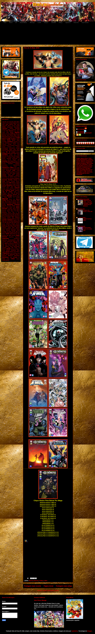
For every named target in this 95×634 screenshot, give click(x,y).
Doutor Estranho (6, 158)
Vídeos (18, 251)
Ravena (12, 221)
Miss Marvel (5, 201)
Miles (18, 200)
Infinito (18, 183)
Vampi (3, 250)
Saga (15, 226)
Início (5, 22)
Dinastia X (4, 157)
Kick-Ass (14, 189)
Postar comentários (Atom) (51, 590)
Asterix (3, 132)
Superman (5, 238)
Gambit (9, 171)
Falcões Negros (9, 169)
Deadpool (4, 153)
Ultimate (8, 248)
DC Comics (12, 152)
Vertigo (11, 251)
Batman (17, 132)
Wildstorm (10, 255)
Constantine (5, 148)
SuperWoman (17, 238)
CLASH (39, 22)
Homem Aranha (7, 180)
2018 (15, 121)
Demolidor (5, 154)
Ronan (9, 226)
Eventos (4, 163)
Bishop (11, 135)
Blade (3, 136)
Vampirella (13, 250)
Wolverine (5, 257)
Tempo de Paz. (16, 241)
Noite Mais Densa (12, 209)
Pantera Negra (10, 216)
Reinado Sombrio (15, 223)
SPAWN (7, 233)
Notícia (18, 209)
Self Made (8, 228)
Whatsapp (32, 22)
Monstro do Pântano (7, 203)
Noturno (36, 580)
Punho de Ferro (16, 218)
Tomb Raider (14, 245)
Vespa (14, 251)
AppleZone (68, 22)
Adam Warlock (9, 124)
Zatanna (18, 258)
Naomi (14, 208)
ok (11, 213)
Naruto (18, 208)
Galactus (4, 171)
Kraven (18, 189)
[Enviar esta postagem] (28, 578)
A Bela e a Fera (5, 123)
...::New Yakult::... (82, 217)
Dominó (10, 157)
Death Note (10, 153)
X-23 (11, 257)
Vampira (8, 250)
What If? (18, 254)
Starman (13, 235)
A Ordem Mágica (12, 123)
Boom (9, 136)
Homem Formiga (10, 181)
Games (3, 173)
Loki (19, 191)
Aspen (18, 131)
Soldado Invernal (13, 232)
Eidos (9, 161)
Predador (4, 218)
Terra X (11, 242)
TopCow (7, 246)
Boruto (12, 136)
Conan (3, 146)
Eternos (18, 162)
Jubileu (11, 187)
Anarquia (14, 125)
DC (16, 22)
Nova (8, 210)
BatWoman (13, 133)
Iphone (8, 186)
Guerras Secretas (6, 178)
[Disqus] (48, 556)
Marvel (10, 22)
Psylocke (9, 218)
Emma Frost (17, 161)
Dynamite (4, 161)
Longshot (4, 193)
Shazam (8, 230)
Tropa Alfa (10, 247)
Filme (3, 170)
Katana (7, 189)
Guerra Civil (17, 176)
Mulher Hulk (12, 207)
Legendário (17, 190)
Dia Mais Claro (10, 156)
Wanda (3, 254)
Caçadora (4, 137)
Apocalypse (17, 127)
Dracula (9, 159)
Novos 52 (13, 210)
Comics (8, 145)
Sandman (4, 227)
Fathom (15, 169)
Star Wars (9, 235)
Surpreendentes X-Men (14, 239)
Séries (3, 230)
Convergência (12, 148)
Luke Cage (10, 193)
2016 (10, 121)
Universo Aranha (15, 248)
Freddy (18, 170)
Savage (9, 227)
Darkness (4, 150)
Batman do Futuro (6, 133)
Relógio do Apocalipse (7, 225)
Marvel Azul (12, 199)
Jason (12, 186)
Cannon (14, 137)
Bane (8, 132)
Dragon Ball (16, 159)
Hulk (10, 182)
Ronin (12, 226)
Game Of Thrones (15, 171)
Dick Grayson (17, 156)
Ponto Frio (76, 22)
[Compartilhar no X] (33, 578)
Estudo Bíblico (23, 22)
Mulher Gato (5, 207)
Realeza (16, 221)
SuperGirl (17, 236)
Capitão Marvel (11, 140)
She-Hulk (13, 230)
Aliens (9, 125)
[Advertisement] (49, 34)
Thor (6, 243)
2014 (8, 121)
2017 (12, 121)
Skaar (5, 232)
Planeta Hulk (10, 217)
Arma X (9, 129)
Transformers (16, 246)
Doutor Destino (16, 157)
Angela (18, 125)
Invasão (14, 185)
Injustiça (4, 185)
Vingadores (6, 253)
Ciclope (9, 144)
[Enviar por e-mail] (30, 578)
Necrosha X (4, 209)
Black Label (17, 135)
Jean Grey (17, 186)
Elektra (12, 161)
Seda (13, 227)
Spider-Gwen (13, 233)
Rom (6, 226)
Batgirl (11, 132)
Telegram (46, 22)
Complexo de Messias (15, 145)
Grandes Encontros (7, 175)
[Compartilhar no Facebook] (34, 578)
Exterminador (16, 165)
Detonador (4, 156)
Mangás (9, 195)
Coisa (18, 144)
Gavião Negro (11, 174)
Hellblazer (17, 178)
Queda (14, 219)
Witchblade (17, 255)
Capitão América (11, 139)
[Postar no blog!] (32, 578)
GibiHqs (18, 174)
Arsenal (3, 131)
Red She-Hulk (8, 222)
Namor (10, 208)
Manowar (15, 195)
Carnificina (10, 141)
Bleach (6, 136)
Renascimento (16, 225)
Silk (17, 231)
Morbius (14, 203)
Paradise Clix (81, 209)
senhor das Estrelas (15, 228)
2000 (3, 121)
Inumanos (9, 185)
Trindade (4, 247)
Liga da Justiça (7, 191)
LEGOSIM (53, 22)
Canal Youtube (85, 22)
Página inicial (48, 586)
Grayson (18, 175)
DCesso (18, 152)
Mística (10, 201)
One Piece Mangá (40, 600)
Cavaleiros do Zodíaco (10, 142)
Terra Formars (5, 242)
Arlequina (4, 129)
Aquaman (4, 128)
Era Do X (4, 162)
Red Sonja (14, 222)
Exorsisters (4, 165)
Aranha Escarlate (15, 128)
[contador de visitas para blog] (85, 144)
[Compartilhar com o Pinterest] (36, 578)
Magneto (10, 194)
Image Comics (9, 183)
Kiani (10, 189)
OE (10, 213)
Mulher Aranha (16, 205)
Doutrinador (14, 158)
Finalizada (8, 170)
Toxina (11, 246)
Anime (4, 127)
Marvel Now (9, 200)
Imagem (14, 183)
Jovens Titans (5, 187)
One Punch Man (11, 214)
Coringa (18, 148)
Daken (10, 149)
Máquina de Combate (14, 197)
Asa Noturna (9, 131)
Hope (7, 182)
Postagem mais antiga (64, 586)
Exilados (18, 163)
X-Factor (15, 257)
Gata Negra (13, 173)
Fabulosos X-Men (8, 167)
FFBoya (60, 22)
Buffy (15, 136)
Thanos (15, 242)
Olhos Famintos (16, 213)
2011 (5, 121)
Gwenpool (12, 178)
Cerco (18, 142)
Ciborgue (4, 144)
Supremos (4, 239)
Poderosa (17, 217)
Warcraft (7, 254)
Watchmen (12, 254)
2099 (17, 121)
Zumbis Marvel (5, 260)
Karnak (3, 189)
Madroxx (18, 193)
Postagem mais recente (32, 586)
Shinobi (13, 231)
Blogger (89, 631)
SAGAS (18, 226)
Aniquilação (10, 127)
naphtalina (74, 631)
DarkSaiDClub (10, 150)
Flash (13, 170)
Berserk (18, 133)
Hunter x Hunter (16, 182)
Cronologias (5, 149)
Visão (11, 253)
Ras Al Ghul (7, 221)
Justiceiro (17, 187)
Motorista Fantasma (6, 205)
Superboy (11, 236)
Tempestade (9, 241)
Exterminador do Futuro (9, 166)
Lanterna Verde (9, 190)
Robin (3, 226)
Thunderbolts (11, 243)
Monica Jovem (16, 201)
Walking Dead (17, 253)
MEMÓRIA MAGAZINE (83, 199)
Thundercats (17, 243)
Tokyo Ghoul (8, 245)
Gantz (7, 173)
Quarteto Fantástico (7, 219)
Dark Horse (16, 149)
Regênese (8, 223)
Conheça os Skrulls (14, 146)
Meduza (14, 200)
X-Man (41, 580)
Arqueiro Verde (16, 129)
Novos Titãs (11, 212)
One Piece (4, 214)
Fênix (18, 169)
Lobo (15, 191)
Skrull (8, 232)
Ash (15, 131)
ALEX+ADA (4, 125)
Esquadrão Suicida (11, 162)
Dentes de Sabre (15, 154)
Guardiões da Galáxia (7, 176)
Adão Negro (17, 124)
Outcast (5, 216)
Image (3, 183)
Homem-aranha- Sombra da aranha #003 (87, 229)
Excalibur (10, 163)
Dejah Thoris (17, 153)
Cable (18, 136)
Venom (7, 251)
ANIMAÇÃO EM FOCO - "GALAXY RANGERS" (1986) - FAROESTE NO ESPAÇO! (87, 203)
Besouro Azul (5, 135)
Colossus (4, 145)
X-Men (45, 580)
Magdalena (4, 194)
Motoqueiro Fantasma (13, 204)
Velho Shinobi (81, 226)
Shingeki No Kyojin (6, 231)
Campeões (9, 137)
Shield (18, 230)
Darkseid (15, 150)
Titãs (3, 245)
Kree (3, 190)
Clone (14, 144)
